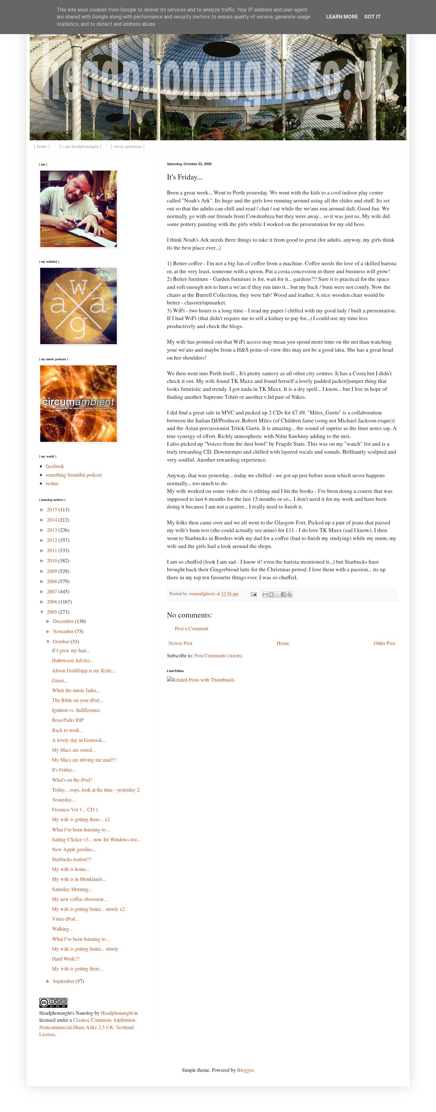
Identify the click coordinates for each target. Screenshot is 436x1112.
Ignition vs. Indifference (76, 709)
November (64, 631)
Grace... (60, 680)
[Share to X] (277, 594)
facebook (55, 466)
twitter (52, 483)
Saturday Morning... (72, 889)
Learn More (342, 17)
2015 (52, 509)
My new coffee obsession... (79, 899)
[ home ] (42, 146)
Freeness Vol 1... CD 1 (75, 809)
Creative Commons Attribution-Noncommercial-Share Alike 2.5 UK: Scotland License (88, 1026)
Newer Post (180, 643)
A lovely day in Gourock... (79, 739)
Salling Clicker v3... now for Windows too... (96, 839)
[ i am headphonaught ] (80, 146)
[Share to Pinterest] (289, 594)
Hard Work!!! (65, 958)
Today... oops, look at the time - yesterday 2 (95, 789)
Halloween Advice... (73, 660)
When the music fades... (76, 690)
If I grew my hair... (71, 650)
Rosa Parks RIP (68, 719)
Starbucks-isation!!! (71, 859)
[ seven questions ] (128, 146)
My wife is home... (71, 869)
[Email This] (265, 594)
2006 (52, 601)
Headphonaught (117, 1012)
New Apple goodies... (74, 849)
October (62, 641)
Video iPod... (65, 918)
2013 (52, 529)
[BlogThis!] (271, 594)
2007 (52, 591)
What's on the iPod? (72, 779)
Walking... (62, 928)
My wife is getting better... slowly (85, 948)
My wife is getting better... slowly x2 (88, 908)
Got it (372, 17)
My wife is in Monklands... (79, 878)
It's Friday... (64, 769)
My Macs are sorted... (74, 749)
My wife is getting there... (77, 968)
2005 (52, 611)
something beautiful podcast (74, 474)
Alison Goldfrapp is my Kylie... (84, 670)
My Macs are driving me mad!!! (84, 759)
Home (283, 643)
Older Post (384, 643)
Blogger (245, 1069)
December (64, 621)
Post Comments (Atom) (218, 655)
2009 (52, 570)
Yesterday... (63, 799)
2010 (52, 560)
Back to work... (67, 730)
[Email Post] (253, 593)
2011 (52, 550)
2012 (52, 540)
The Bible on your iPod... (77, 700)
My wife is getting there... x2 (81, 819)
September (64, 980)
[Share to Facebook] (283, 594)
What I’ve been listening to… (81, 829)
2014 (52, 519)
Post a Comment (191, 628)
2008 (52, 581)
